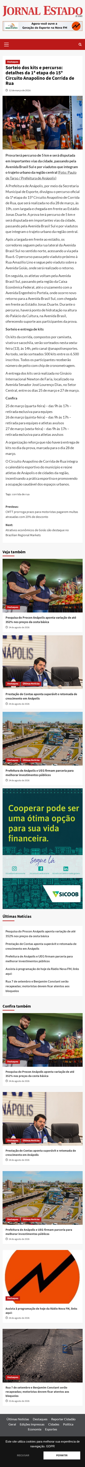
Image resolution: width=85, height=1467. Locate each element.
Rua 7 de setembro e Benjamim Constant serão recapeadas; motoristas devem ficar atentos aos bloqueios (38, 986)
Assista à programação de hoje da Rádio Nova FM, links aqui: (42, 971)
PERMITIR (62, 1455)
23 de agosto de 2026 (19, 1401)
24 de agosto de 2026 (19, 627)
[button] (6, 44)
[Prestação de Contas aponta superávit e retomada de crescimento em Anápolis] (43, 662)
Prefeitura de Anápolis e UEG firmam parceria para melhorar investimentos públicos (40, 772)
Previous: (42, 512)
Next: (37, 530)
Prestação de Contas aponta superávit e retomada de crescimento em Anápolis (41, 946)
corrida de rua (20, 494)
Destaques (12, 62)
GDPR (50, 1446)
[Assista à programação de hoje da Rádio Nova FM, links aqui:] (43, 1277)
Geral (12, 1424)
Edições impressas (32, 1424)
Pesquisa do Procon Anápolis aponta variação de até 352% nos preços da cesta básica (41, 619)
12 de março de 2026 (20, 90)
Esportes (51, 1429)
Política (68, 1424)
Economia (34, 1429)
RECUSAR (23, 1455)
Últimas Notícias (31, 683)
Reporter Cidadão (63, 1419)
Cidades (53, 1424)
